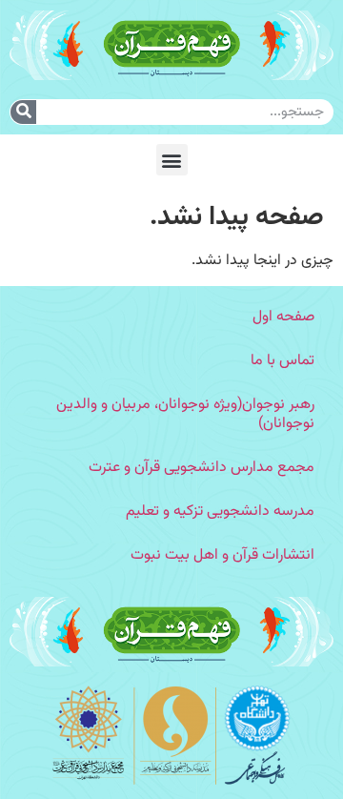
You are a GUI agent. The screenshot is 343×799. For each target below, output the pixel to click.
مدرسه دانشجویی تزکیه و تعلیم (220, 511)
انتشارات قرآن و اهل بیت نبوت (222, 555)
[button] (172, 159)
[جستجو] (23, 112)
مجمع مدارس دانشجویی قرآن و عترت (201, 468)
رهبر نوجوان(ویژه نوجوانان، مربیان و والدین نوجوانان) (185, 414)
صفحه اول (283, 317)
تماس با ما (282, 361)
